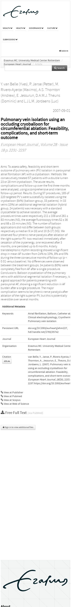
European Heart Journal (17, 64)
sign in (64, 51)
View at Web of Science (16, 403)
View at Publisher (13, 392)
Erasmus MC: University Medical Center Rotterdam (32, 60)
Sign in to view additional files (18, 427)
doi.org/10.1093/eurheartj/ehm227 (47, 328)
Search (61, 68)
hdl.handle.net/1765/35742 (43, 332)
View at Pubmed (12, 396)
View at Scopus (11, 400)
